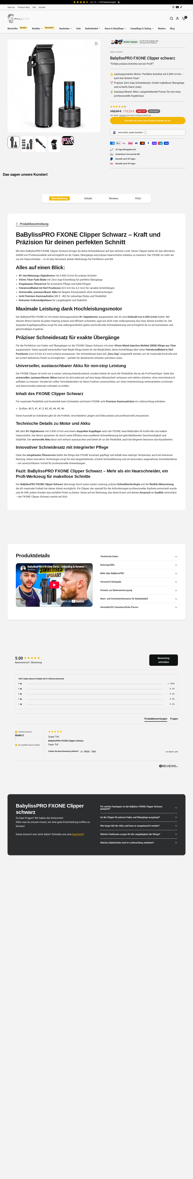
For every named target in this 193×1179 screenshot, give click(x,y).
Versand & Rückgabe (110, 581)
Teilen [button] (93, 751)
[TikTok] (181, 7)
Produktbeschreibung (34, 224)
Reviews (113, 198)
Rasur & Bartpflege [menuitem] (114, 28)
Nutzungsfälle (107, 565)
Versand (122, 115)
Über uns (11, 7)
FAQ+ (138, 198)
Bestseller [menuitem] (13, 28)
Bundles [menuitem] (36, 28)
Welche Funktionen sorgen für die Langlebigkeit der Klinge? (130, 834)
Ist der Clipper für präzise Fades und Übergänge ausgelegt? (130, 817)
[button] (147, 107)
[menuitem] (12, 7)
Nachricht (77, 834)
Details (88, 198)
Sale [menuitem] (78, 28)
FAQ (34, 7)
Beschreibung (59, 198)
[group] (31, 658)
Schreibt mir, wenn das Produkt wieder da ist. (148, 120)
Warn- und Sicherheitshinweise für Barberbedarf (124, 598)
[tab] (155, 719)
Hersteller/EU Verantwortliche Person (119, 607)
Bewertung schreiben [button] (163, 660)
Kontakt (42, 7)
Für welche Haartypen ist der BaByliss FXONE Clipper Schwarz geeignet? (131, 807)
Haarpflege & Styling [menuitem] (140, 28)
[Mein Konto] (177, 18)
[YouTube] (177, 7)
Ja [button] (81, 751)
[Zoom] (96, 43)
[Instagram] (173, 7)
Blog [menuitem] (172, 28)
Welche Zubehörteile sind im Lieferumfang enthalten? (127, 842)
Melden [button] (87, 751)
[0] (182, 18)
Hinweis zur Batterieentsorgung (116, 590)
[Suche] (171, 18)
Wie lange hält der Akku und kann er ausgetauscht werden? (130, 825)
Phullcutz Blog (24, 7)
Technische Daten (109, 556)
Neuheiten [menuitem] (64, 28)
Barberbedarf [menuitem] (91, 28)
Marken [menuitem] (162, 28)
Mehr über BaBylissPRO (112, 573)
